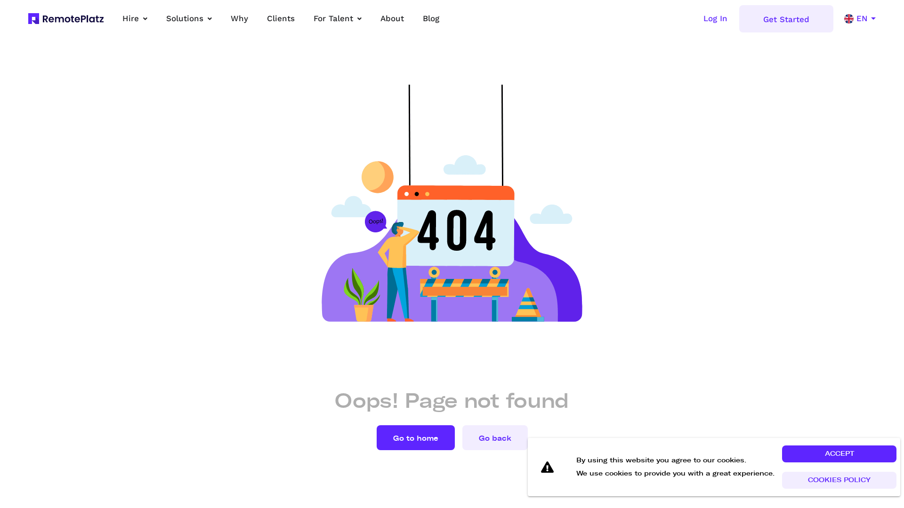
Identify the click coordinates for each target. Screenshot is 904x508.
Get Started (786, 19)
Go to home (415, 438)
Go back (495, 438)
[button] (839, 453)
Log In (715, 18)
